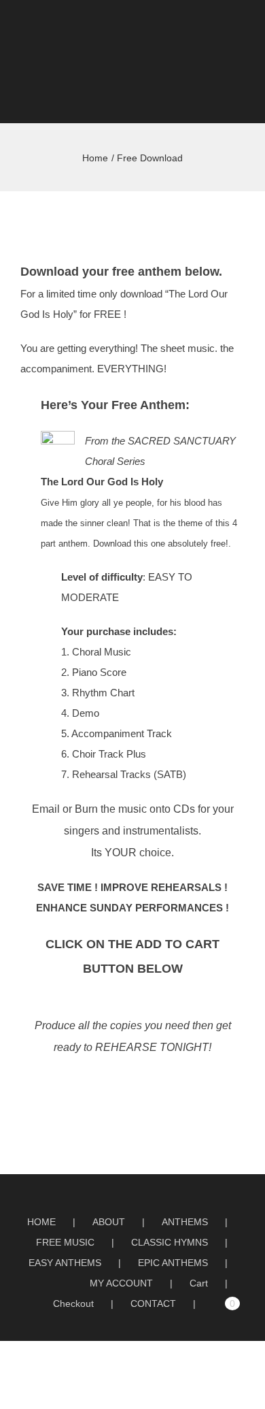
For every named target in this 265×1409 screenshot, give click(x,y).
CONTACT (153, 1303)
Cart (199, 1283)
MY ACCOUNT (121, 1283)
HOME (41, 1221)
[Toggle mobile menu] (239, 26)
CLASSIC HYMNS (169, 1242)
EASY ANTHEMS (65, 1262)
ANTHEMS (185, 1221)
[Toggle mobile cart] (214, 26)
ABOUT (108, 1221)
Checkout (73, 1303)
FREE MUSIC (65, 1242)
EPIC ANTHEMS (173, 1262)
